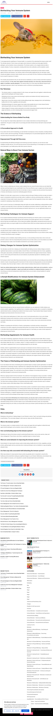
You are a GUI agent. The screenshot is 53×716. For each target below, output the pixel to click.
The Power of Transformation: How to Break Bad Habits (12, 483)
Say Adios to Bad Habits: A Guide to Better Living (11, 493)
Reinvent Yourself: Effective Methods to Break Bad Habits (13, 508)
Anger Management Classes (33, 547)
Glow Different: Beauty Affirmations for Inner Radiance (12, 540)
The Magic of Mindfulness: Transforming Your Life (11, 552)
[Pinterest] (28, 16)
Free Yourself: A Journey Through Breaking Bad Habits (12, 495)
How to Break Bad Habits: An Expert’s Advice (10, 531)
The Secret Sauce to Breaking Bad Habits (9, 498)
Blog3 (28, 592)
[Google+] (24, 16)
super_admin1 (3, 13)
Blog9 (2, 7)
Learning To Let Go (31, 624)
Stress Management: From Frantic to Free (9, 518)
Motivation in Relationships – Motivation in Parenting (37, 687)
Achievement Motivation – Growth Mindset (35, 576)
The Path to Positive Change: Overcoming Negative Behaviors (14, 524)
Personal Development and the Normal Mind (42, 557)
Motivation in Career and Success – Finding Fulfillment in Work (39, 668)
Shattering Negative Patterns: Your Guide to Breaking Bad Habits (14, 506)
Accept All (25, 710)
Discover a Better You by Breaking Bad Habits (10, 513)
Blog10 (28, 587)
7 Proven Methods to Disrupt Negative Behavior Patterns (13, 526)
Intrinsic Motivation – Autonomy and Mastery (36, 617)
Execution (29, 608)
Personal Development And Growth (34, 692)
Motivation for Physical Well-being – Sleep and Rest (37, 647)
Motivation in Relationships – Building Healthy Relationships (39, 682)
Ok (21, 713)
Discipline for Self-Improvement (33, 606)
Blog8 (28, 596)
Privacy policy (28, 713)
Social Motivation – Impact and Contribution (36, 701)
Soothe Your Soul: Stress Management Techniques (11, 490)
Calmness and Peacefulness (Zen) (34, 601)
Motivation (29, 627)
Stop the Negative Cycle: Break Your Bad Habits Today (12, 529)
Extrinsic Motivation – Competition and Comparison (37, 610)
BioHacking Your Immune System (7, 461)
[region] (17, 706)
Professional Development (32, 694)
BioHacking (29, 582)
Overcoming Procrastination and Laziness (35, 689)
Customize (8, 710)
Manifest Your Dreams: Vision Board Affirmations (11, 549)
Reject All (17, 710)
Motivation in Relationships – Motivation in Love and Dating (39, 685)
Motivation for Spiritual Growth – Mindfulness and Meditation (39, 658)
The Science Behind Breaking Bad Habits (9, 516)
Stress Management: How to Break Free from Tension (12, 503)
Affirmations (29, 580)
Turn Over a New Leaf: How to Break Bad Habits (10, 501)
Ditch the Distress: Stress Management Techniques (12, 521)
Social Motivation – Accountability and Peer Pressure (38, 699)
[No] (51, 712)
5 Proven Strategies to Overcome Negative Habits (11, 488)
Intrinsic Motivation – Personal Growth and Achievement (38, 620)
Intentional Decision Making (32, 615)
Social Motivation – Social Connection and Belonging (37, 703)
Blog (28, 585)
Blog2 (28, 589)
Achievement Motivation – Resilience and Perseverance (38, 578)
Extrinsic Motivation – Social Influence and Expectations (38, 613)
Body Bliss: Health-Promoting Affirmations (10, 556)
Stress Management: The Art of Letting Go (10, 511)
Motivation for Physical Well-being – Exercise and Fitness (38, 641)
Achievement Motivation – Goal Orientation (36, 573)
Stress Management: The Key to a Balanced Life (11, 485)
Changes (29, 603)
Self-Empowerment (31, 696)
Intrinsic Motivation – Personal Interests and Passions (38, 622)
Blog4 (28, 594)
